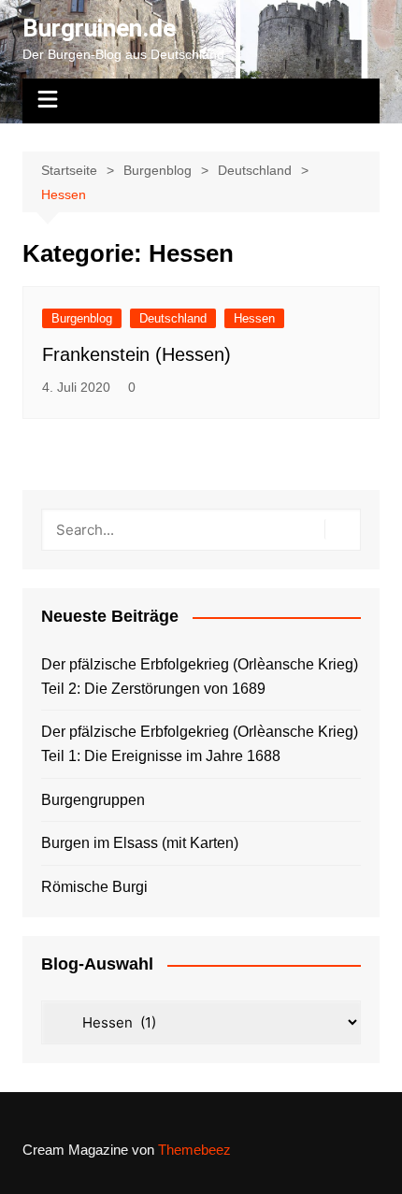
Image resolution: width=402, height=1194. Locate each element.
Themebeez (194, 1150)
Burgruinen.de (99, 28)
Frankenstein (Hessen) (136, 354)
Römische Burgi (94, 887)
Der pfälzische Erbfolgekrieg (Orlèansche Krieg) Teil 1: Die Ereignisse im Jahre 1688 (199, 744)
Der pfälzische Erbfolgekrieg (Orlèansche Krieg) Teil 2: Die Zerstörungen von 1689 (199, 676)
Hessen (254, 318)
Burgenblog (81, 318)
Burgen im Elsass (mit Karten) (139, 843)
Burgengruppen (93, 800)
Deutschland (173, 318)
